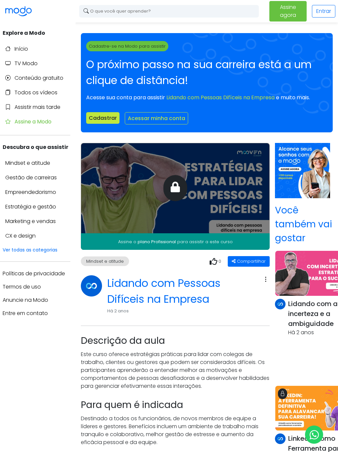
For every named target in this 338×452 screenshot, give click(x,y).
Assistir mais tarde (36, 107)
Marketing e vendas (30, 221)
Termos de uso (22, 287)
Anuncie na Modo (25, 300)
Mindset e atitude (27, 163)
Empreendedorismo (30, 192)
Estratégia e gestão (30, 206)
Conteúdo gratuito (38, 78)
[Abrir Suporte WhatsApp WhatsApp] (314, 435)
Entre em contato (25, 313)
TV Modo (25, 63)
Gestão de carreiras (31, 177)
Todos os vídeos (35, 92)
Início (20, 49)
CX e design (20, 236)
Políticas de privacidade (34, 273)
